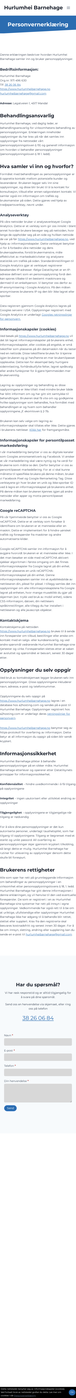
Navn (8, 1035)
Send (10, 1108)
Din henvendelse (16, 1081)
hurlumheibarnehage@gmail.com (23, 93)
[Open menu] (68, 8)
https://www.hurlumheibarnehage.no (25, 89)
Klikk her (35, 430)
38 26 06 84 (13, 84)
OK (72, 1392)
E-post (9, 1050)
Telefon (10, 1066)
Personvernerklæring (24, 1395)
